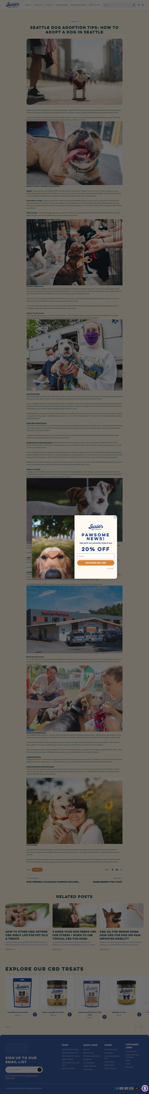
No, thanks (110, 568)
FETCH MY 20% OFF (96, 562)
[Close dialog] (115, 517)
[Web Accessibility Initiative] (145, 1088)
